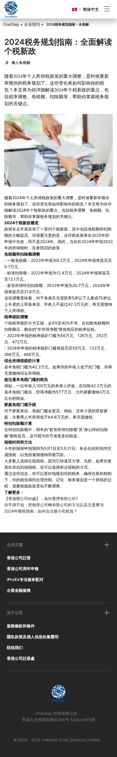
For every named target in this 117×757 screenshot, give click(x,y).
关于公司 (15, 612)
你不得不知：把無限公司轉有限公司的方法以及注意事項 (54, 504)
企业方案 (15, 544)
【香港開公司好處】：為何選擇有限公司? (41, 498)
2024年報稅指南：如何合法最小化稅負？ (41, 511)
